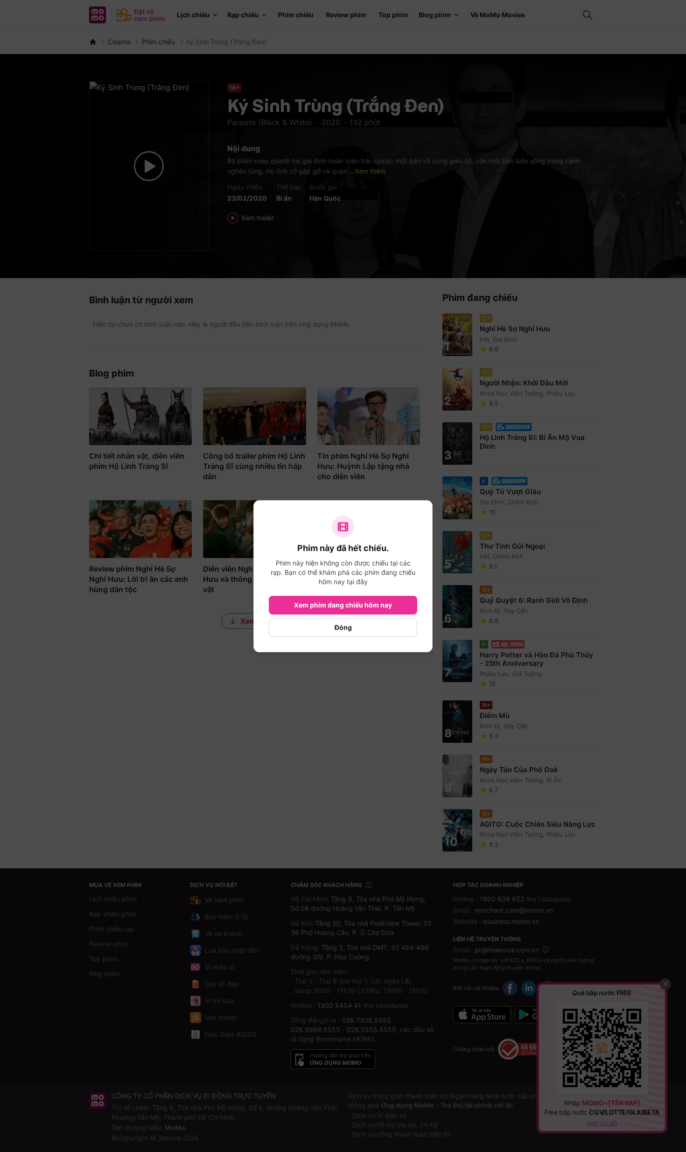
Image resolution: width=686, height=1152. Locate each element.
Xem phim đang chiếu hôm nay (343, 605)
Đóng (343, 627)
